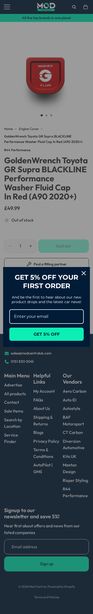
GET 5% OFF (47, 334)
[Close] (84, 273)
